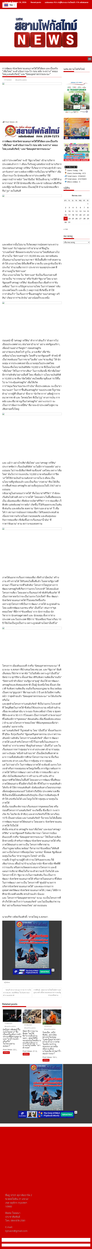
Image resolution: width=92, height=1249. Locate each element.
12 (76, 211)
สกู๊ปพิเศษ (7, 982)
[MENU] (89, 59)
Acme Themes (69, 1245)
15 (88, 211)
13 (80, 211)
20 (80, 215)
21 (84, 215)
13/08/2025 (8, 1023)
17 (69, 215)
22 (88, 215)
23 (65, 218)
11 (73, 211)
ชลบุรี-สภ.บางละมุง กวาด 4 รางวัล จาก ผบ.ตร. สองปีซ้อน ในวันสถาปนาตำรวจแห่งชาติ (17, 992)
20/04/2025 (48, 1026)
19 (76, 215)
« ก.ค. (65, 229)
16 (65, 215)
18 (73, 215)
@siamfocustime (21, 80)
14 (84, 211)
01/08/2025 (28, 1025)
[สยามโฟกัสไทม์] (4, 59)
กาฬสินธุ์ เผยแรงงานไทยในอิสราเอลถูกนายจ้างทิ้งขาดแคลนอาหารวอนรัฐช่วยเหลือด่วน (47, 992)
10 (69, 211)
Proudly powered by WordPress (30, 1245)
